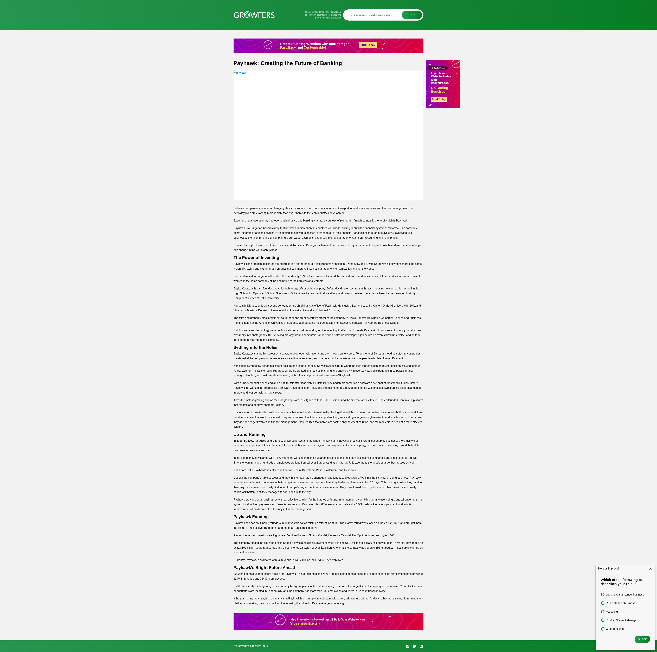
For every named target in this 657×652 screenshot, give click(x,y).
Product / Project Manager (621, 620)
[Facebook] (408, 645)
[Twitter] (415, 645)
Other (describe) (615, 628)
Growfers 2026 (259, 645)
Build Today (439, 99)
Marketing (612, 611)
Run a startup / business (620, 603)
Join (412, 15)
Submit (642, 639)
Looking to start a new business (625, 594)
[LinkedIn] (421, 645)
